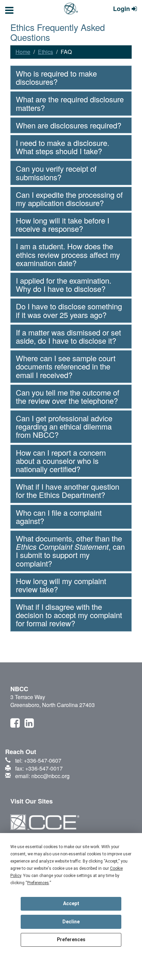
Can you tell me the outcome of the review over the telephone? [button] (67, 396)
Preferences (71, 939)
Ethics (45, 52)
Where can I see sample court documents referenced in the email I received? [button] (65, 366)
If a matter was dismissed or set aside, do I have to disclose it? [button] (68, 336)
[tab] (71, 77)
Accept (71, 903)
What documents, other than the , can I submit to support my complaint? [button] (70, 551)
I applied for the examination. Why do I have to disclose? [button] (63, 284)
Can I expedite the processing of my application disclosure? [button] (69, 198)
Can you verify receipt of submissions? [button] (56, 172)
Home (23, 52)
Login (122, 8)
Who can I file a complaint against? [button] (59, 516)
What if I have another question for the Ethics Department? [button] (67, 490)
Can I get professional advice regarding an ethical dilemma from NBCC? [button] (64, 426)
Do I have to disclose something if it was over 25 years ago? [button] (69, 310)
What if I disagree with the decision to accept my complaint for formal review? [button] (69, 614)
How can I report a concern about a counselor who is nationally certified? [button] (61, 460)
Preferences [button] (38, 882)
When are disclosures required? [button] (68, 125)
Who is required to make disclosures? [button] (56, 77)
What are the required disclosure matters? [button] (70, 103)
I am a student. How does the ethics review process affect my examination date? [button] (68, 254)
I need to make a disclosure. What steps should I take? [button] (62, 146)
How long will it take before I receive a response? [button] (62, 224)
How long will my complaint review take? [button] (61, 585)
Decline (71, 921)
